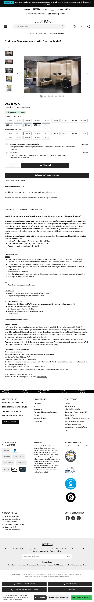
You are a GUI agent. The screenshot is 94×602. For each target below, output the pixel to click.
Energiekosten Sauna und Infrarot (76, 427)
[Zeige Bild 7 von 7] (63, 96)
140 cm (18, 121)
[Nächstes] (87, 74)
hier (34, 374)
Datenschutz (38, 421)
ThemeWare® (65, 576)
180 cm (55, 121)
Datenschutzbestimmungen (26, 565)
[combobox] (36, 26)
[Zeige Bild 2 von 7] (45, 96)
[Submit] (68, 556)
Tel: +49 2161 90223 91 (12, 411)
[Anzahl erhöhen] (17, 165)
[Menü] (5, 26)
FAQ (66, 430)
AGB (35, 406)
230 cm (18, 125)
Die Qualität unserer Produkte (74, 421)
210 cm (83, 121)
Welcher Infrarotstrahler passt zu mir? (77, 418)
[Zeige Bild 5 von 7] (56, 96)
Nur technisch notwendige (58, 597)
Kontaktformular (18, 415)
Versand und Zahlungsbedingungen (45, 412)
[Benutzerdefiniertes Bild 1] (70, 456)
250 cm (37, 125)
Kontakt (67, 403)
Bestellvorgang (70, 406)
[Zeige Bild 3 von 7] (49, 96)
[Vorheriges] (17, 74)
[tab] (9, 210)
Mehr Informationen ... (16, 600)
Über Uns (36, 415)
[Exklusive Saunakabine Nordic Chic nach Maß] (52, 74)
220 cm (9, 125)
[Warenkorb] (88, 26)
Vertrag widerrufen (11, 422)
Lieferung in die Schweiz (73, 424)
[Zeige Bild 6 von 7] (60, 96)
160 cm (37, 121)
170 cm (46, 121)
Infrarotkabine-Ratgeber (72, 409)
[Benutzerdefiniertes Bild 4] (70, 497)
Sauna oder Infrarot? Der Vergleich (76, 412)
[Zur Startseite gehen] (47, 20)
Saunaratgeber (70, 415)
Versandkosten (42, 574)
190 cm (64, 121)
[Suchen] (62, 26)
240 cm (27, 125)
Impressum (37, 403)
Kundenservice (42, 377)
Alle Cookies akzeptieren (81, 597)
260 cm (46, 125)
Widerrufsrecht (38, 409)
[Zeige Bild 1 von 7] (41, 96)
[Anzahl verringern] (7, 165)
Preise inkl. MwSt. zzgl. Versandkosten (17, 107)
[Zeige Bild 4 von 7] (52, 96)
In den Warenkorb (45, 165)
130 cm (9, 121)
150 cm (27, 121)
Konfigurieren (40, 597)
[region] (47, 74)
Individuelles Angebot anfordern (47, 175)
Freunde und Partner (40, 418)
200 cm (74, 121)
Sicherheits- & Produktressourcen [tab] (31, 210)
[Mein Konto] (81, 26)
